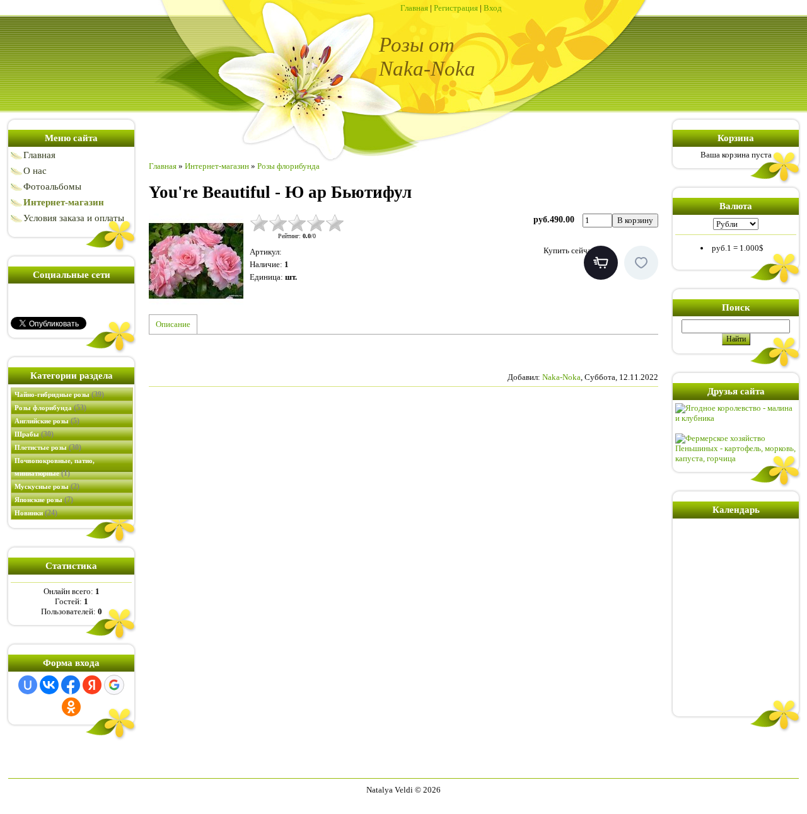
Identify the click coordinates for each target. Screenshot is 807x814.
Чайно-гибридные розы (59, 394)
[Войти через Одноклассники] (71, 706)
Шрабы (34, 434)
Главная (414, 8)
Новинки (36, 512)
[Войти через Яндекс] (92, 684)
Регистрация (456, 8)
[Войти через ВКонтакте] (49, 684)
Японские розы (44, 499)
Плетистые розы (48, 447)
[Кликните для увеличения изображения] (196, 261)
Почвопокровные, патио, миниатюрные (55, 467)
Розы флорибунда (50, 407)
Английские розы (47, 420)
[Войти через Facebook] (70, 684)
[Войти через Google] (114, 685)
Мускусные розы (47, 486)
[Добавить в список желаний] (641, 263)
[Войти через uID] (27, 684)
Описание (173, 324)
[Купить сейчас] (601, 263)
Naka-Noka (561, 377)
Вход (493, 8)
